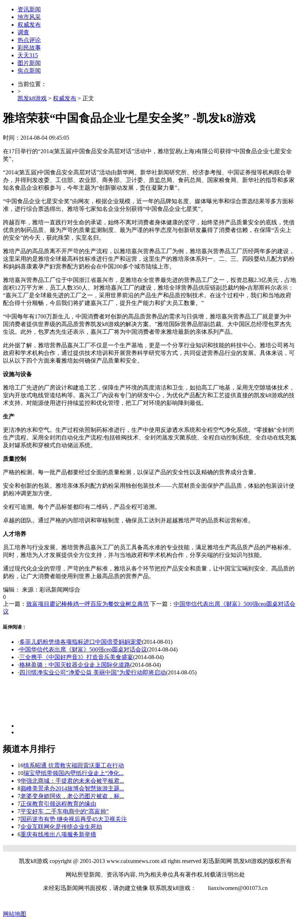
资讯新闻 (29, 9)
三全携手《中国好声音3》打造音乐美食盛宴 (76, 657)
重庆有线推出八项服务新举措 (58, 834)
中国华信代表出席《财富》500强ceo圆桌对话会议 (83, 649)
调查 (23, 32)
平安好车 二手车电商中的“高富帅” (64, 811)
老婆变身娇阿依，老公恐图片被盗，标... (72, 796)
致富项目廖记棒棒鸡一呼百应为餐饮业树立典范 (87, 604)
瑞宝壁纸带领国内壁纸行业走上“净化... (73, 773)
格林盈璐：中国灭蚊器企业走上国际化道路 (74, 665)
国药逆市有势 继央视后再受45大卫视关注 (73, 819)
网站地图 (14, 914)
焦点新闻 (29, 70)
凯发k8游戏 (32, 98)
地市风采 (29, 17)
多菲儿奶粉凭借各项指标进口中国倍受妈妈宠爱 (80, 642)
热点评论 (29, 40)
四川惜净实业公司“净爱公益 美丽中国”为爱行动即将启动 (92, 672)
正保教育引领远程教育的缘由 (58, 804)
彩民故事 (29, 47)
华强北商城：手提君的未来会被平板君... (72, 781)
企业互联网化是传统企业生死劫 (61, 827)
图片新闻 (29, 63)
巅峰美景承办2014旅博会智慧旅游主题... (72, 788)
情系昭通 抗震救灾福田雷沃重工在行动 (73, 765)
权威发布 (29, 25)
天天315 (28, 55)
